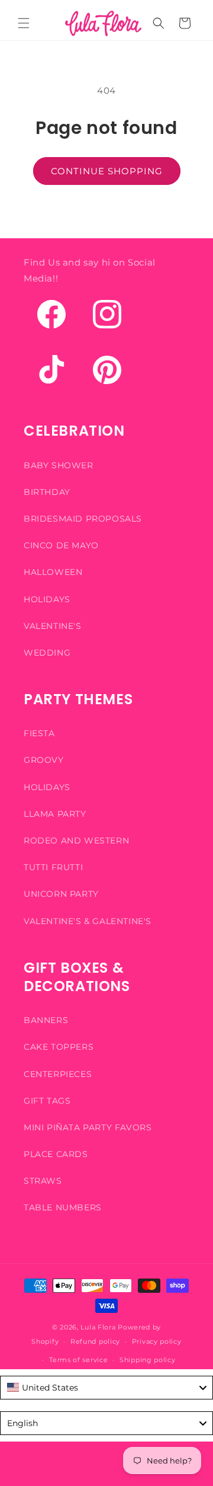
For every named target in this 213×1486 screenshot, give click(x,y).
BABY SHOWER (58, 465)
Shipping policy (148, 1360)
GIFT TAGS (47, 1100)
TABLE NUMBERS (63, 1207)
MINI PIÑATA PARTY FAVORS (87, 1127)
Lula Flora (97, 1327)
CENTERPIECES (58, 1074)
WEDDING (47, 652)
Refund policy (95, 1341)
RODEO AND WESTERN (76, 840)
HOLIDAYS (47, 599)
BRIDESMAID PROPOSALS (83, 518)
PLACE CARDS (56, 1154)
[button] (24, 23)
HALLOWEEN (53, 572)
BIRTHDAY (47, 492)
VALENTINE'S (53, 626)
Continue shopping (107, 171)
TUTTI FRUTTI (53, 867)
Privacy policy (157, 1341)
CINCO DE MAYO (61, 545)
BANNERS (46, 1020)
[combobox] (106, 1387)
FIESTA (39, 733)
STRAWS (43, 1180)
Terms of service (78, 1360)
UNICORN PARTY (61, 894)
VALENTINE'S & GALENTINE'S (87, 921)
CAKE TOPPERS (58, 1046)
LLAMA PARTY (55, 813)
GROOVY (44, 760)
